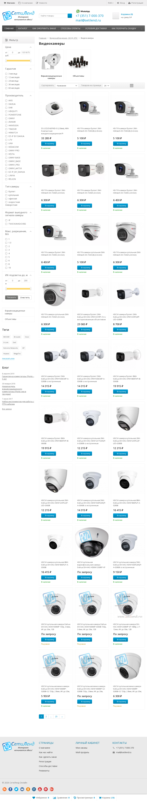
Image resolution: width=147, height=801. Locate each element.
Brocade (17, 337)
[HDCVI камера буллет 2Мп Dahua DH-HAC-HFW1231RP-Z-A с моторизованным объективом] (92, 294)
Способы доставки (48, 766)
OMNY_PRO (14, 164)
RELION (12, 179)
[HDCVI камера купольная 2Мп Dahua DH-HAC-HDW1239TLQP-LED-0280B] (128, 418)
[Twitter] (16, 789)
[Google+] (51, 789)
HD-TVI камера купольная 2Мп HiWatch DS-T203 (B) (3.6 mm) (91, 253)
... (141, 28)
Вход (122, 3)
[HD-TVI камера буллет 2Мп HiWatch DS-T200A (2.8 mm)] (56, 170)
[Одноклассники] (28, 789)
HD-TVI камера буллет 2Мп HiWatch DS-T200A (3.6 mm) (89, 191)
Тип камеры (12, 186)
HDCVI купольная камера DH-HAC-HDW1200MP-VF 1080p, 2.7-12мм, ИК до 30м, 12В (126, 627)
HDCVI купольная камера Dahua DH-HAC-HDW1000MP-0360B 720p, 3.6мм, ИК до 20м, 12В (91, 627)
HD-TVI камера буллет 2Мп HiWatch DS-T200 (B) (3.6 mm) (125, 129)
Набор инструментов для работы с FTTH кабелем (18, 402)
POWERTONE (14, 114)
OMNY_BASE (14, 161)
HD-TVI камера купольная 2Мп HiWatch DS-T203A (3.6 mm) (55, 315)
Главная (8, 28)
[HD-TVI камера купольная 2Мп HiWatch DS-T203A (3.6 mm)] (56, 294)
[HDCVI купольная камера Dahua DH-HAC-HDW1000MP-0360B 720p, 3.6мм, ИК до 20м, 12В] (92, 604)
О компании (27, 3)
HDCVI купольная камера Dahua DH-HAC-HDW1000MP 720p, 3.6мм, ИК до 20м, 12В (55, 627)
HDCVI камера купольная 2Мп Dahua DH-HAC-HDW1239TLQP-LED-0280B (126, 441)
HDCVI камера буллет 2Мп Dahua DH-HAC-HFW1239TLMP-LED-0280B (126, 317)
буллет (11, 191)
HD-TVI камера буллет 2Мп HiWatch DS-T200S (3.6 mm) (53, 253)
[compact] (140, 85)
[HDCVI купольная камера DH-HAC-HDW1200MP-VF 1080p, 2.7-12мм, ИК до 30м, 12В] (128, 604)
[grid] (131, 85)
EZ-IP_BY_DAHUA (16, 172)
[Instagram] (34, 789)
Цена (8, 47)
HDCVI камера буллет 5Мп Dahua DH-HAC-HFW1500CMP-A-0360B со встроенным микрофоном (91, 379)
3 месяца (12, 73)
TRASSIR (12, 129)
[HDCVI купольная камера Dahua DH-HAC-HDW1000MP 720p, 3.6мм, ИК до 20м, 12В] (56, 604)
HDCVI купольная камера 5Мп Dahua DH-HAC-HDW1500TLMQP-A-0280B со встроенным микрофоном (127, 565)
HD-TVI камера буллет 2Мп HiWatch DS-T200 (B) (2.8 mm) (89, 129)
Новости (43, 3)
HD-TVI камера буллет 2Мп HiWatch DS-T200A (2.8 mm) (53, 191)
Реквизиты (44, 770)
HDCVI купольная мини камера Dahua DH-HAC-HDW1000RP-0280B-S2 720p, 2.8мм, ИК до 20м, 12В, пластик (127, 689)
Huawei (6, 353)
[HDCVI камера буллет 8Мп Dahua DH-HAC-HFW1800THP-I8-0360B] (128, 356)
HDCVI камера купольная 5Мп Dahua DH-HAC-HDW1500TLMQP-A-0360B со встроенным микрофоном (91, 503)
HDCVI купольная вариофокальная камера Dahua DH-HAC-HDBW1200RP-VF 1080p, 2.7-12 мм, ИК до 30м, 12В (91, 565)
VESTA (11, 154)
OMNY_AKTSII (15, 168)
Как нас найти (46, 752)
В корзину (49, 143)
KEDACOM (13, 147)
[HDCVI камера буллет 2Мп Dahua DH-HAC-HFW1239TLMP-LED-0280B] (128, 294)
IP (9, 220)
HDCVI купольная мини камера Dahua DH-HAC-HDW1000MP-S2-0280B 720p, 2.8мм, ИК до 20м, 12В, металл (91, 689)
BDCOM (6, 337)
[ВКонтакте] (22, 789)
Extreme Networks (10, 348)
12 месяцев (14, 77)
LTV (10, 139)
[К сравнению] (65, 143)
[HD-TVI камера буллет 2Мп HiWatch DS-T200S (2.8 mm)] (128, 170)
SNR (10, 107)
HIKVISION (13, 125)
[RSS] (4, 789)
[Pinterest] (45, 789)
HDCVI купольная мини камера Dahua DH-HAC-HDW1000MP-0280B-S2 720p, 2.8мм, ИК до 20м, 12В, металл (55, 689)
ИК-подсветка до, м (16, 275)
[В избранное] (69, 143)
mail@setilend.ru (123, 752)
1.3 (9, 242)
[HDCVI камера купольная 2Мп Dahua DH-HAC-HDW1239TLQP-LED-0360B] (56, 480)
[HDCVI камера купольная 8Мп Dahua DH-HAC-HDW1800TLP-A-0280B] (128, 480)
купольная (13, 195)
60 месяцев (14, 88)
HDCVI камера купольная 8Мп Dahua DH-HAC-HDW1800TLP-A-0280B (126, 503)
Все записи (7, 409)
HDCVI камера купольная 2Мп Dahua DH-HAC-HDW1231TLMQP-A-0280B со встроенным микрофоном (91, 441)
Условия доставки (96, 28)
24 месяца (13, 80)
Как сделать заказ (48, 757)
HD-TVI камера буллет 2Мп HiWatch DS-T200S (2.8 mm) (125, 191)
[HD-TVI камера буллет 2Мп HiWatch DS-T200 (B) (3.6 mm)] (128, 108)
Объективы (10, 319)
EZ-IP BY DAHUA (16, 136)
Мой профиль (82, 752)
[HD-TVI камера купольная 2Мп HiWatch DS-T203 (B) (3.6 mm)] (92, 232)
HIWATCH (13, 132)
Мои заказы (81, 747)
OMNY (11, 118)
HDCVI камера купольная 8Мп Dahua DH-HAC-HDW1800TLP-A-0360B (54, 565)
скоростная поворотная (12, 203)
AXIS (10, 100)
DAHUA (12, 104)
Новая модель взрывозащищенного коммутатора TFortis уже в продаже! (14, 390)
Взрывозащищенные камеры (15, 312)
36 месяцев (14, 84)
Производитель (14, 95)
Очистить (25, 297)
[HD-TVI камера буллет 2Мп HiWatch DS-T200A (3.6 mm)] (92, 170)
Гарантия (10, 68)
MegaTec (17, 353)
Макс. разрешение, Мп (16, 233)
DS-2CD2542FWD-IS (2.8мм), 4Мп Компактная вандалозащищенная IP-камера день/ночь (55, 131)
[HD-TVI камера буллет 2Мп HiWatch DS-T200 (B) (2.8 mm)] (92, 108)
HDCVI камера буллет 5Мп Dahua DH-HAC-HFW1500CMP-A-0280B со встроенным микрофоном (55, 379)
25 (56, 716)
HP (23, 348)
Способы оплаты (70, 28)
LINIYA (11, 175)
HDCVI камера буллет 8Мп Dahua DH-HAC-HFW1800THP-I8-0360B (127, 379)
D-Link (5, 342)
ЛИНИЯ (12, 121)
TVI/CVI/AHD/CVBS (17, 223)
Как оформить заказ (44, 28)
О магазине (44, 747)
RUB (110, 3)
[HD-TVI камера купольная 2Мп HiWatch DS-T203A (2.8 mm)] (128, 232)
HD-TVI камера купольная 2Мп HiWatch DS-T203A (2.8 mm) (127, 253)
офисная (12, 198)
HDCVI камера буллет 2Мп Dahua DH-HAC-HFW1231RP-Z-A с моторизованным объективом (91, 317)
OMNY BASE (14, 157)
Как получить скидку (124, 28)
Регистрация (137, 3)
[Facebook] (10, 789)
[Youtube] (39, 789)
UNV (10, 143)
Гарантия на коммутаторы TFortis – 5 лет (18, 377)
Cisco (27, 337)
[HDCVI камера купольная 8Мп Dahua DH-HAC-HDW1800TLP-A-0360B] (56, 542)
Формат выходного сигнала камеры (16, 214)
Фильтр (13, 40)
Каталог (22, 28)
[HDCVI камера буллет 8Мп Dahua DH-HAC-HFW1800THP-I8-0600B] (56, 418)
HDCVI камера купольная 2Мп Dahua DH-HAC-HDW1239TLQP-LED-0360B (54, 503)
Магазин (11, 3)
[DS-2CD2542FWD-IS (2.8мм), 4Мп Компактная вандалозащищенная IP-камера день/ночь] (56, 108)
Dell (14, 342)
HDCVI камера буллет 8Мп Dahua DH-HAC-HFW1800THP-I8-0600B (55, 441)
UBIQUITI (12, 111)
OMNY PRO (13, 150)
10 (9, 267)
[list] (136, 85)
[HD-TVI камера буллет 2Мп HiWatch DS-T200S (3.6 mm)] (56, 232)
